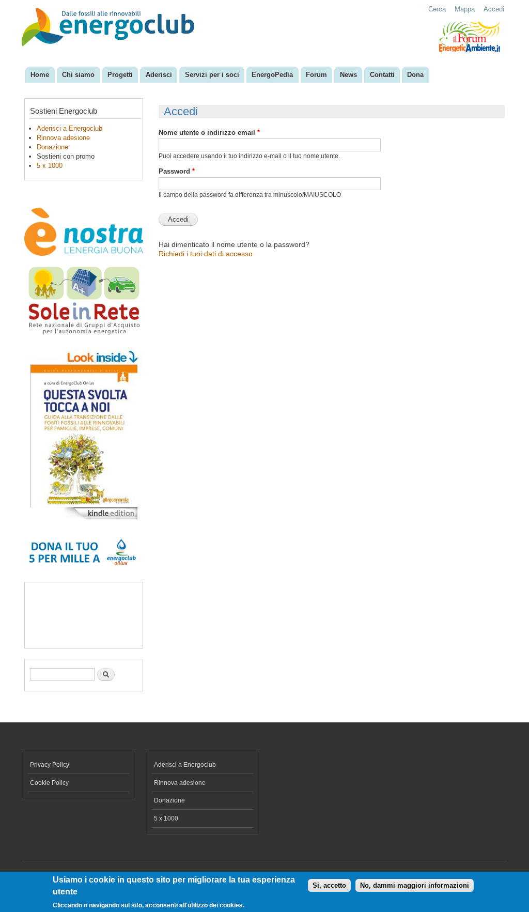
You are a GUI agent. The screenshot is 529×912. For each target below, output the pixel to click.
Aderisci (159, 75)
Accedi (494, 9)
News (348, 75)
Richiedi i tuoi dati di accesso (206, 254)
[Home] (109, 28)
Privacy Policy (49, 764)
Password (177, 171)
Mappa (465, 9)
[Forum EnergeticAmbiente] (469, 49)
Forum (316, 75)
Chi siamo (78, 75)
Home (39, 75)
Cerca (437, 9)
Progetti (120, 75)
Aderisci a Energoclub (69, 128)
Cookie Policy (49, 782)
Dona (415, 75)
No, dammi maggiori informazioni (414, 885)
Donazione (52, 147)
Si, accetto (329, 885)
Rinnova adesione (63, 138)
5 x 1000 (50, 165)
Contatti (382, 75)
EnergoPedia (272, 75)
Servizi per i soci (212, 75)
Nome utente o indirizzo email (209, 132)
